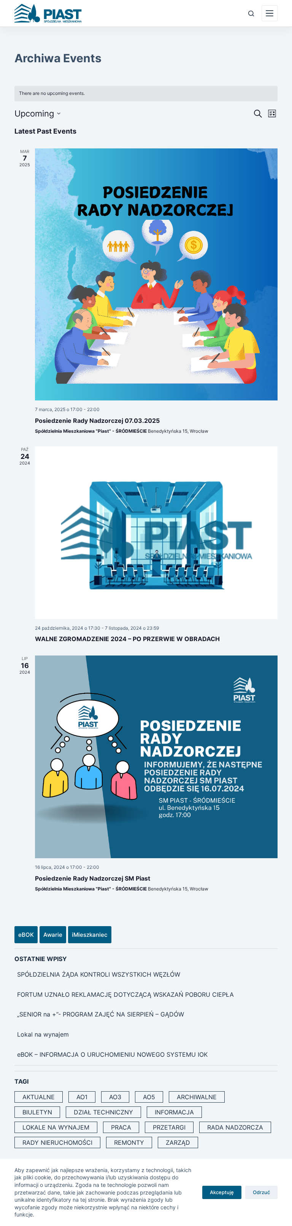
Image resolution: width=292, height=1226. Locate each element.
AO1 (81, 1097)
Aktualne (38, 1097)
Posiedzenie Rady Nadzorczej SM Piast (92, 878)
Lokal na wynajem (43, 1034)
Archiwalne (197, 1097)
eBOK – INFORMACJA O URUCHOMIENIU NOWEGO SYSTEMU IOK (112, 1054)
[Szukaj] (251, 13)
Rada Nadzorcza (235, 1127)
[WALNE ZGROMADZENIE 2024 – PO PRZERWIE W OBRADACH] (156, 532)
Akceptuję (222, 1192)
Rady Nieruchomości (57, 1142)
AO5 (149, 1097)
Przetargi (169, 1127)
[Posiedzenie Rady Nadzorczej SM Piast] (156, 757)
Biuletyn (37, 1112)
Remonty (129, 1142)
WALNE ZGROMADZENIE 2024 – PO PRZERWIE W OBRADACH (127, 639)
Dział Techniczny (103, 1112)
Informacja (174, 1112)
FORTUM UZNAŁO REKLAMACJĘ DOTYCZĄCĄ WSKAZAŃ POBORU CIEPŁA (125, 994)
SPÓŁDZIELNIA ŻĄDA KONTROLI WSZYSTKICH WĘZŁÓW (98, 974)
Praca (121, 1127)
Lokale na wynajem (55, 1127)
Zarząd (178, 1142)
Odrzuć (261, 1192)
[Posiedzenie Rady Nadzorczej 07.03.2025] (156, 274)
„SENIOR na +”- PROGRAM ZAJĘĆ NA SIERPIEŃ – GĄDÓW (100, 1014)
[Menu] (270, 13)
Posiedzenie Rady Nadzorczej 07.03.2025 (97, 420)
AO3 (115, 1097)
